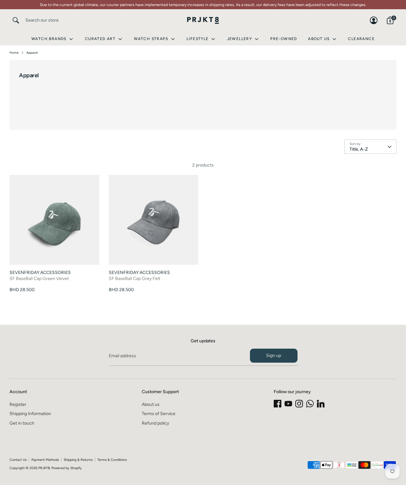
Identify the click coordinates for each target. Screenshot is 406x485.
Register (18, 404)
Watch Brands (49, 39)
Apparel (32, 53)
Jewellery (240, 39)
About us (151, 404)
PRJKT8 (44, 468)
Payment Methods (45, 460)
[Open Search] (16, 20)
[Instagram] (299, 403)
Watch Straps (151, 39)
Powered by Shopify (66, 468)
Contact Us (18, 460)
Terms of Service (158, 413)
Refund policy (155, 423)
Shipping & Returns (78, 460)
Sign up (273, 355)
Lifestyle (198, 39)
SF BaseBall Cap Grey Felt (134, 278)
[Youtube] (288, 403)
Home (14, 53)
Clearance (361, 39)
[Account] (373, 20)
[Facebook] (277, 403)
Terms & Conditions (112, 460)
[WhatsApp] (310, 403)
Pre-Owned (283, 39)
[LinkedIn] (320, 403)
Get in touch (22, 423)
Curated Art (101, 39)
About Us (319, 39)
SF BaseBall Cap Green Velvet (39, 278)
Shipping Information (30, 413)
